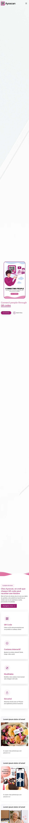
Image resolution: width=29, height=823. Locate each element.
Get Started (6, 312)
